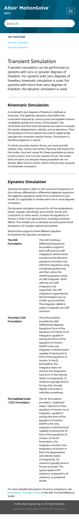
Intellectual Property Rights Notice (29, 508)
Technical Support (58, 508)
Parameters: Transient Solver (24, 492)
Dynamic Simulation (18, 47)
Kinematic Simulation (18, 42)
